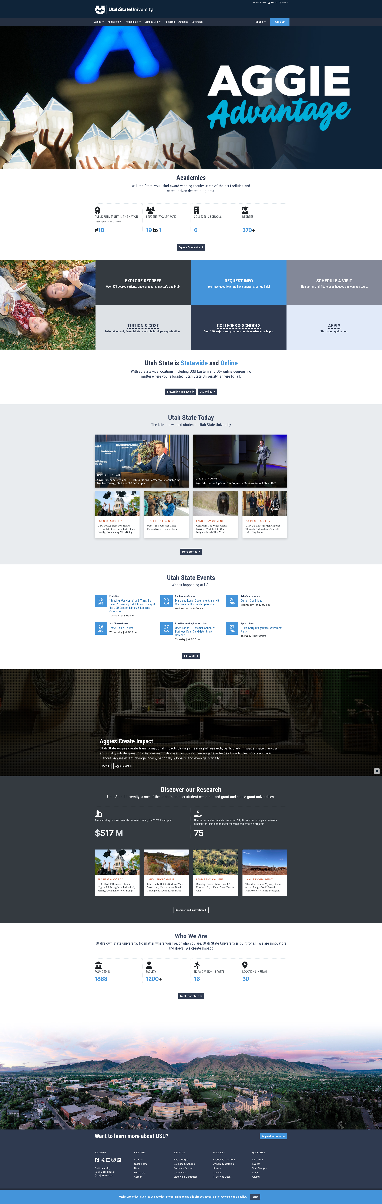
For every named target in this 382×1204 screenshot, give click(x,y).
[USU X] (102, 1160)
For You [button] (259, 21)
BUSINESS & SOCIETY (110, 520)
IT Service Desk (222, 1176)
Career (138, 1176)
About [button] (97, 21)
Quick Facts (140, 1163)
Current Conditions (251, 600)
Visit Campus (259, 1168)
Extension (197, 21)
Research (170, 21)
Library (217, 1168)
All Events (190, 656)
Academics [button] (132, 21)
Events (256, 1163)
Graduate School (183, 1168)
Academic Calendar (224, 1159)
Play (104, 766)
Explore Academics (190, 247)
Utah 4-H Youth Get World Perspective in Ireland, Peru (162, 527)
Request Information (273, 1136)
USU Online (206, 391)
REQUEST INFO (239, 281)
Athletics (183, 21)
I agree (255, 1196)
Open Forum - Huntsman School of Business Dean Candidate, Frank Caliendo (195, 631)
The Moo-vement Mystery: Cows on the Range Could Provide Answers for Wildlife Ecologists (263, 887)
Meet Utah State (190, 996)
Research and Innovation (189, 910)
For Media (139, 1172)
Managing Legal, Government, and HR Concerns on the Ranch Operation (197, 602)
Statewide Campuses (179, 391)
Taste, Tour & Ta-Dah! (121, 628)
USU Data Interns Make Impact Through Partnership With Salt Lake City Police (262, 529)
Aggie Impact (122, 766)
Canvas (217, 1172)
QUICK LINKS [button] (261, 2)
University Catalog (223, 1163)
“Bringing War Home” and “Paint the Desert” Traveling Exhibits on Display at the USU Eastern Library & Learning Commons (132, 606)
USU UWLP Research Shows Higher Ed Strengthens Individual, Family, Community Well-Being (116, 529)
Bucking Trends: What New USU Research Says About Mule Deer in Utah (215, 887)
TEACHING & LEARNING (160, 520)
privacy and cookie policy (231, 1196)
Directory (257, 1159)
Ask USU (280, 21)
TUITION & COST (143, 325)
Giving (256, 1176)
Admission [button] (113, 21)
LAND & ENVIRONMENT (209, 520)
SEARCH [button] (285, 2)
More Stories (190, 551)
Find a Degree (181, 1159)
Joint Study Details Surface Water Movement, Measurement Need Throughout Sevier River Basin (165, 887)
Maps (255, 1172)
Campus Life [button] (151, 21)
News (137, 1168)
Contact (138, 1159)
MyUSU (274, 2)
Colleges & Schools (184, 1163)
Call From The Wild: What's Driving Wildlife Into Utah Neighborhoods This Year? (211, 529)
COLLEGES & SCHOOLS (239, 325)
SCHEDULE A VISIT (334, 281)
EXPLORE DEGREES (143, 281)
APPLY (334, 325)
